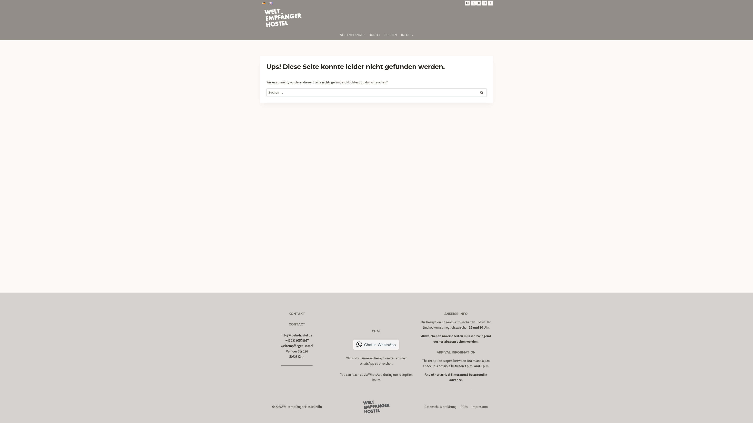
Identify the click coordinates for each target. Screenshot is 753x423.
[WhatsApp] (484, 3)
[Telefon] (490, 3)
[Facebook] (467, 3)
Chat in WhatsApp (380, 344)
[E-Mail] (478, 3)
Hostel (374, 35)
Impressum (480, 407)
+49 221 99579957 (297, 340)
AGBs (464, 407)
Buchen (390, 35)
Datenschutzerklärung (440, 407)
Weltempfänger (352, 35)
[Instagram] (473, 3)
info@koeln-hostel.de (297, 335)
